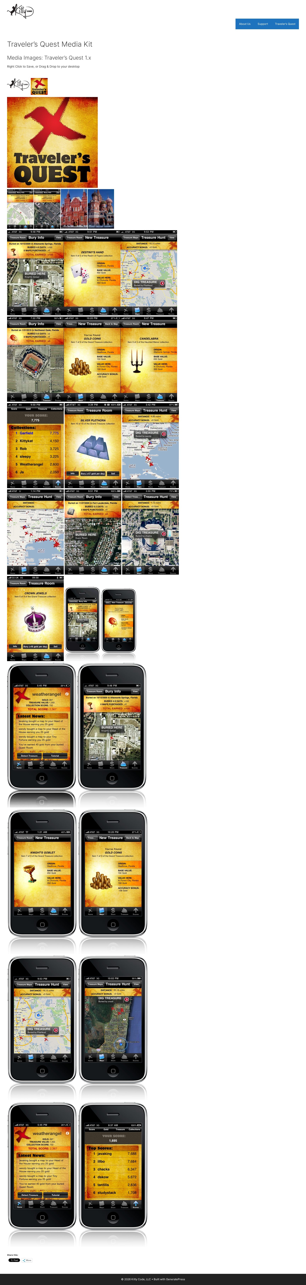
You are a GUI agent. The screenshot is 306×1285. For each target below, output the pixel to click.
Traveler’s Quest (285, 24)
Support (263, 24)
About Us (245, 24)
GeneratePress (175, 1279)
